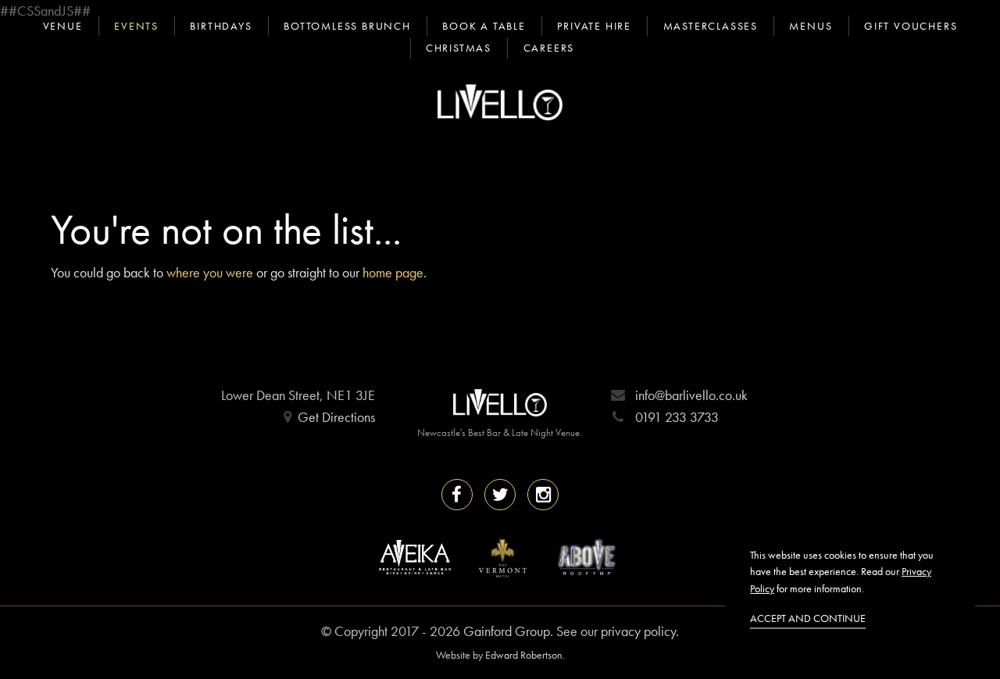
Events (136, 26)
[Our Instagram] (543, 494)
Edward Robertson (523, 655)
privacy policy (638, 631)
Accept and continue (808, 618)
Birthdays (221, 26)
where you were (209, 272)
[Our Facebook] (457, 494)
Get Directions (336, 417)
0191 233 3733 (677, 417)
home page (392, 272)
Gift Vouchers (910, 26)
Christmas (458, 48)
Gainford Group (506, 631)
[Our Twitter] (500, 494)
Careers (549, 48)
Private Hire (594, 26)
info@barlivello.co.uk (691, 395)
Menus (810, 26)
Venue (63, 26)
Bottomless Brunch (347, 26)
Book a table (484, 26)
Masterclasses (710, 26)
